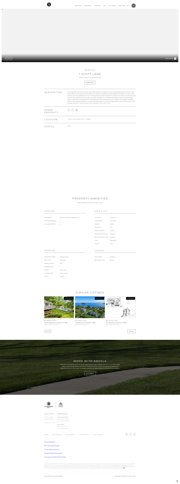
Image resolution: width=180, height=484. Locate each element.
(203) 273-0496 (121, 5)
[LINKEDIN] (134, 434)
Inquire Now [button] (90, 82)
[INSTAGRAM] (130, 434)
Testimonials (97, 5)
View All (131, 331)
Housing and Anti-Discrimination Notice (55, 457)
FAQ (104, 5)
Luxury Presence (57, 476)
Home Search (87, 5)
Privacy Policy (131, 476)
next (10, 58)
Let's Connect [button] (90, 373)
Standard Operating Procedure (53, 453)
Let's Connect (98, 434)
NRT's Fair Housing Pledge (51, 445)
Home (46, 434)
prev (6, 58)
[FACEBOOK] (126, 434)
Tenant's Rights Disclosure (51, 449)
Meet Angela (78, 5)
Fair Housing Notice (49, 442)
